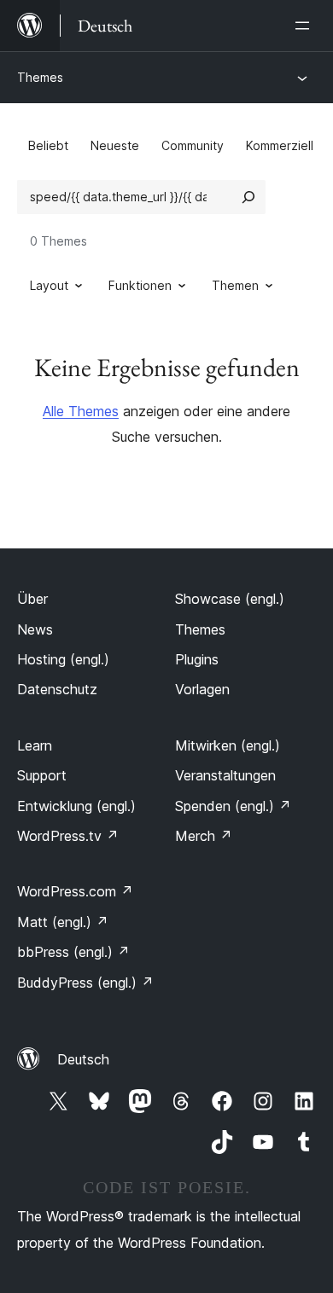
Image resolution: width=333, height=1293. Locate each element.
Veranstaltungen (225, 775)
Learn (34, 745)
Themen (235, 285)
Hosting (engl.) (63, 659)
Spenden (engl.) (233, 806)
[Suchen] (248, 197)
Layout (49, 285)
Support (42, 775)
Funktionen (140, 285)
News (35, 629)
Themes (40, 77)
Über (32, 598)
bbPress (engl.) (73, 951)
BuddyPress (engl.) (85, 982)
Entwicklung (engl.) (76, 806)
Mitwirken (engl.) (227, 745)
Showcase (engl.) (229, 598)
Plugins (197, 659)
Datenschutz (57, 689)
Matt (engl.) (62, 922)
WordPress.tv (68, 835)
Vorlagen (202, 689)
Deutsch (83, 1059)
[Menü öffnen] (305, 25)
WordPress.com (75, 891)
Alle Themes (81, 411)
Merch (203, 835)
